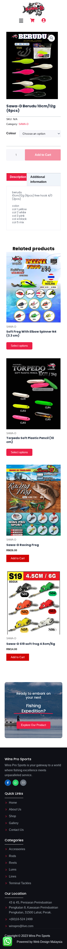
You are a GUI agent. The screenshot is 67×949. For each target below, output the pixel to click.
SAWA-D (23, 123)
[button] (21, 21)
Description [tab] (18, 176)
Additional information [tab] (38, 179)
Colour (11, 133)
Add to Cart (43, 154)
